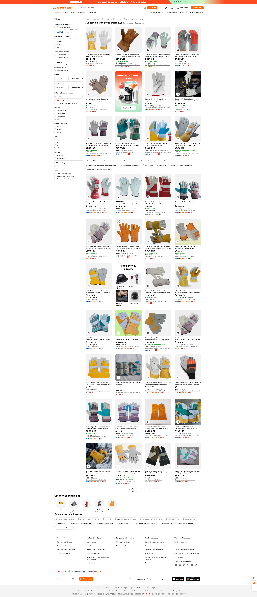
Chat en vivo (149, 546)
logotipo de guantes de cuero (104, 523)
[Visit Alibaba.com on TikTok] (196, 565)
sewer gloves (61, 523)
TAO (144, 588)
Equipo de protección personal (111, 19)
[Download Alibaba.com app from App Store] (178, 579)
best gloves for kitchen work (131, 165)
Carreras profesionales (64, 553)
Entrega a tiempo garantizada (96, 549)
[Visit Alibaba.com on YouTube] (192, 565)
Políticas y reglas (92, 563)
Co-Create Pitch (62, 546)
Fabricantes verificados (123, 542)
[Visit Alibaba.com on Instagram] (188, 565)
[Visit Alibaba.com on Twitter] (184, 565)
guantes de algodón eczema (66, 519)
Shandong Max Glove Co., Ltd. (184, 63)
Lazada (128, 588)
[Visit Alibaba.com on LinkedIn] (179, 565)
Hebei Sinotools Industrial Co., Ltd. (126, 255)
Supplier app (141, 579)
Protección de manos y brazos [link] (133, 19)
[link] (254, 578)
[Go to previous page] (129, 490)
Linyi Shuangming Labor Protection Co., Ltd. (158, 65)
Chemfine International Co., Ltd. (155, 391)
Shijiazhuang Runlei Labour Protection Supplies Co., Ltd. (188, 391)
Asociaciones (178, 557)
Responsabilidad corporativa (66, 549)
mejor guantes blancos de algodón (126, 519)
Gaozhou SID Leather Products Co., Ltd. (127, 65)
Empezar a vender (180, 546)
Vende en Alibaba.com (181, 542)
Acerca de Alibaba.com (64, 538)
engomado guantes (160, 161)
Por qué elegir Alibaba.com (65, 542)
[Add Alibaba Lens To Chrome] (86, 579)
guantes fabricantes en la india (97, 161)
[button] (145, 7)
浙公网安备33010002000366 (161, 594)
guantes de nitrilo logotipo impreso (81, 523)
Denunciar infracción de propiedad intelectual (156, 558)
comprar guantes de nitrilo (185, 523)
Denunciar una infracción (153, 563)
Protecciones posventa (94, 553)
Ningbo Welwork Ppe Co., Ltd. (95, 299)
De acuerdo (76, 78)
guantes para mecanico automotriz (146, 523)
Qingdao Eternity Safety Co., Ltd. (96, 210)
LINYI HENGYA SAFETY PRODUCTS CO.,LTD (99, 109)
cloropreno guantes (173, 519)
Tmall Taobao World (119, 588)
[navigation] (68, 255)
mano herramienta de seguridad (182, 165)
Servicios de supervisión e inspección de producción (98, 558)
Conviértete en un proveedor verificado (186, 553)
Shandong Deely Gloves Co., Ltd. (185, 480)
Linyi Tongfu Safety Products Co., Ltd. (127, 346)
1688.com (108, 588)
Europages (157, 588)
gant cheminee (149, 165)
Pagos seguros (91, 542)
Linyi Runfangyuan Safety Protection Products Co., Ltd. (158, 107)
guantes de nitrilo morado (65, 528)
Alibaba (87, 19)
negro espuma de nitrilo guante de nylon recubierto (102, 165)
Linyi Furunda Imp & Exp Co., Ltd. (185, 210)
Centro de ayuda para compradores (156, 542)
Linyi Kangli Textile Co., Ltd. (153, 480)
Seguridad (95, 19)
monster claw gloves (190, 519)
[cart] (172, 8)
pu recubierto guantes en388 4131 (89, 519)
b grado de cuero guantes (119, 161)
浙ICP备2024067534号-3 (180, 594)
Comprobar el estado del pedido (184, 549)
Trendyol (150, 588)
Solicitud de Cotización (123, 546)
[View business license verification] (147, 594)
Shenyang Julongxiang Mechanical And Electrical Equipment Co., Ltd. (99, 391)
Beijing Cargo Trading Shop (94, 63)
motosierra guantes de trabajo (140, 161)
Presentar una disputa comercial (155, 549)
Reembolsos (149, 553)
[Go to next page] (157, 490)
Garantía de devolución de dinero (97, 546)
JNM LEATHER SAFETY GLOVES (155, 212)
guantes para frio (167, 523)
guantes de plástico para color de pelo (99, 169)
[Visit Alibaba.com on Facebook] (175, 565)
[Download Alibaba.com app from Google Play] (193, 579)
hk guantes (108, 519)
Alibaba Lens (67, 579)
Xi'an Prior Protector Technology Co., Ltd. (98, 154)
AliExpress (100, 588)
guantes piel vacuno (124, 523)
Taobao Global (136, 588)
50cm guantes (163, 165)
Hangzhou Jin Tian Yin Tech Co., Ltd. (186, 109)
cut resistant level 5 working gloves (152, 519)
